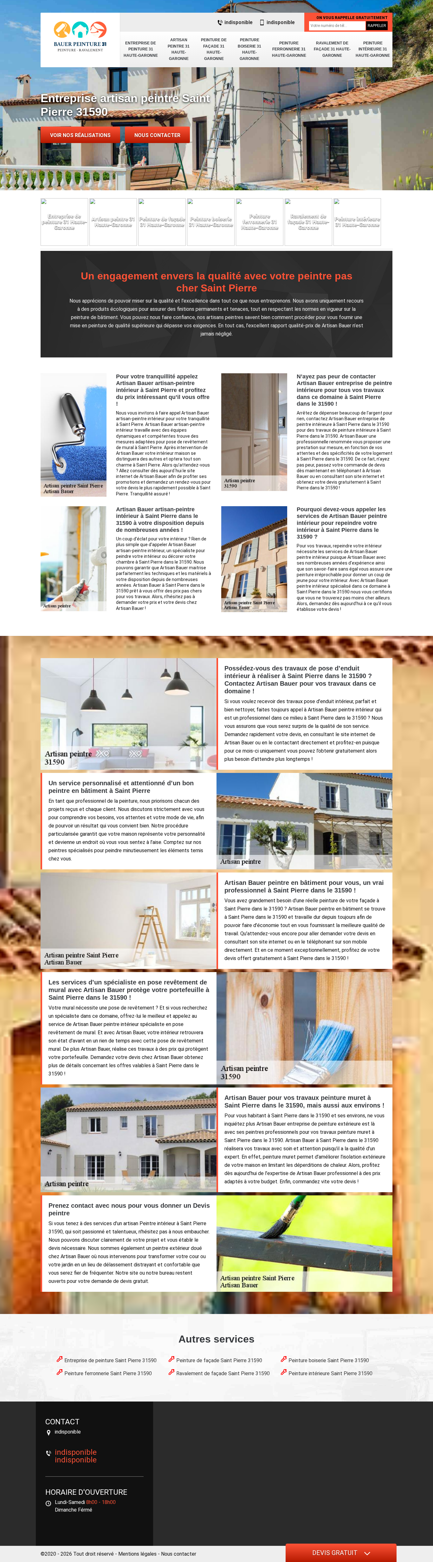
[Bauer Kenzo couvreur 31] (80, 36)
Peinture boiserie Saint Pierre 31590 (328, 1360)
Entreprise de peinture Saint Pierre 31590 (110, 1360)
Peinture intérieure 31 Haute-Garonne (373, 49)
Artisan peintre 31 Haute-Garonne (179, 49)
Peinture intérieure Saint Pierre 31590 (330, 1373)
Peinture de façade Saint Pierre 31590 (219, 1360)
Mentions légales (137, 1554)
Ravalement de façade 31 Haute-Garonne (332, 49)
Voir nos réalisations (80, 135)
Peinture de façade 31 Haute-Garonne (214, 49)
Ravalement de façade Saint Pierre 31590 (223, 1373)
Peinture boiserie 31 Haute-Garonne (249, 49)
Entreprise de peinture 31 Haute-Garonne (141, 49)
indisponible (238, 22)
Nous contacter (157, 135)
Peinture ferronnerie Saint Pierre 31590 (108, 1373)
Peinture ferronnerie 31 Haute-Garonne (289, 49)
